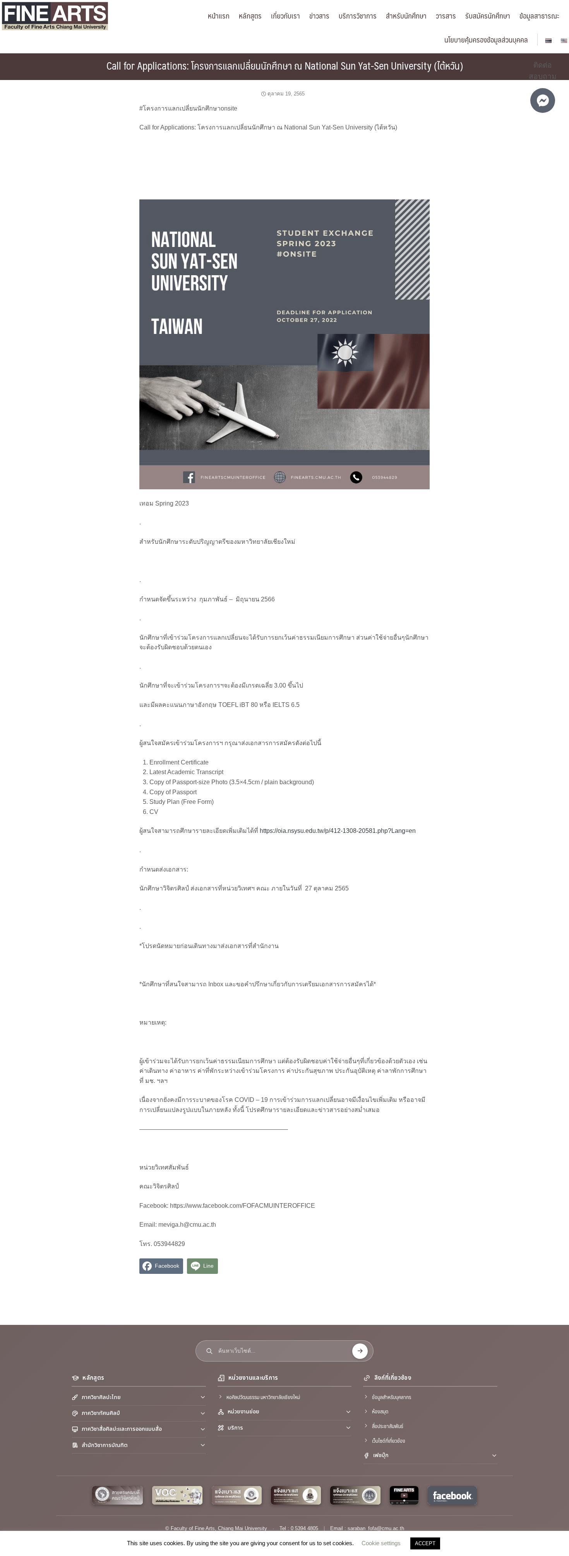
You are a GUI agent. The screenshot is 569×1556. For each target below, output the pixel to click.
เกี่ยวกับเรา (285, 15)
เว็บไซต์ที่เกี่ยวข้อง (388, 1440)
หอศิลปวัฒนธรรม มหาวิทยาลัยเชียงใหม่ (263, 1396)
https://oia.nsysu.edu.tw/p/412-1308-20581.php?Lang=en (338, 830)
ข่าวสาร (319, 15)
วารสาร (446, 15)
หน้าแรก (219, 15)
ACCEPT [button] (425, 1543)
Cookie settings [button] (381, 1543)
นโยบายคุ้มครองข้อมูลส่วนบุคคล (486, 39)
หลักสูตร (250, 15)
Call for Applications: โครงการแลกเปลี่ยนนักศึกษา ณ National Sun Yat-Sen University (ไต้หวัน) (284, 65)
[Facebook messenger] (542, 100)
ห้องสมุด (380, 1411)
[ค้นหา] (360, 1351)
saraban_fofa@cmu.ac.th (376, 1528)
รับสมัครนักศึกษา (487, 15)
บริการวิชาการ (358, 15)
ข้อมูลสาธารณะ (539, 15)
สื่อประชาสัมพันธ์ (387, 1425)
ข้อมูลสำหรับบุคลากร (391, 1396)
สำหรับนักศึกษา (406, 15)
